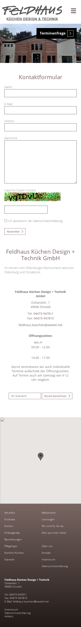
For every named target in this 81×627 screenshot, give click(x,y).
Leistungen (48, 519)
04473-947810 (44, 318)
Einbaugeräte (12, 532)
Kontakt (46, 552)
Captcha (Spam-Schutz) (20, 190)
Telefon (9, 121)
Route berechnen (55, 396)
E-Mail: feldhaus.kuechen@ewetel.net (27, 601)
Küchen (8, 526)
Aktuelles (9, 512)
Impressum (48, 559)
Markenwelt (49, 512)
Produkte (9, 519)
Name (8, 87)
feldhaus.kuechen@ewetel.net (40, 325)
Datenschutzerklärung (55, 566)
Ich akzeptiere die (20, 221)
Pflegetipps (10, 546)
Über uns (47, 546)
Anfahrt (9, 616)
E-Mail (8, 104)
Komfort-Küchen (14, 552)
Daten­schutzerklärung (47, 221)
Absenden (13, 231)
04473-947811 (43, 313)
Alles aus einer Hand (54, 532)
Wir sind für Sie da (52, 526)
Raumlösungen (13, 539)
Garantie (9, 559)
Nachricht (10, 138)
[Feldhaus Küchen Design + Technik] (40, 11)
